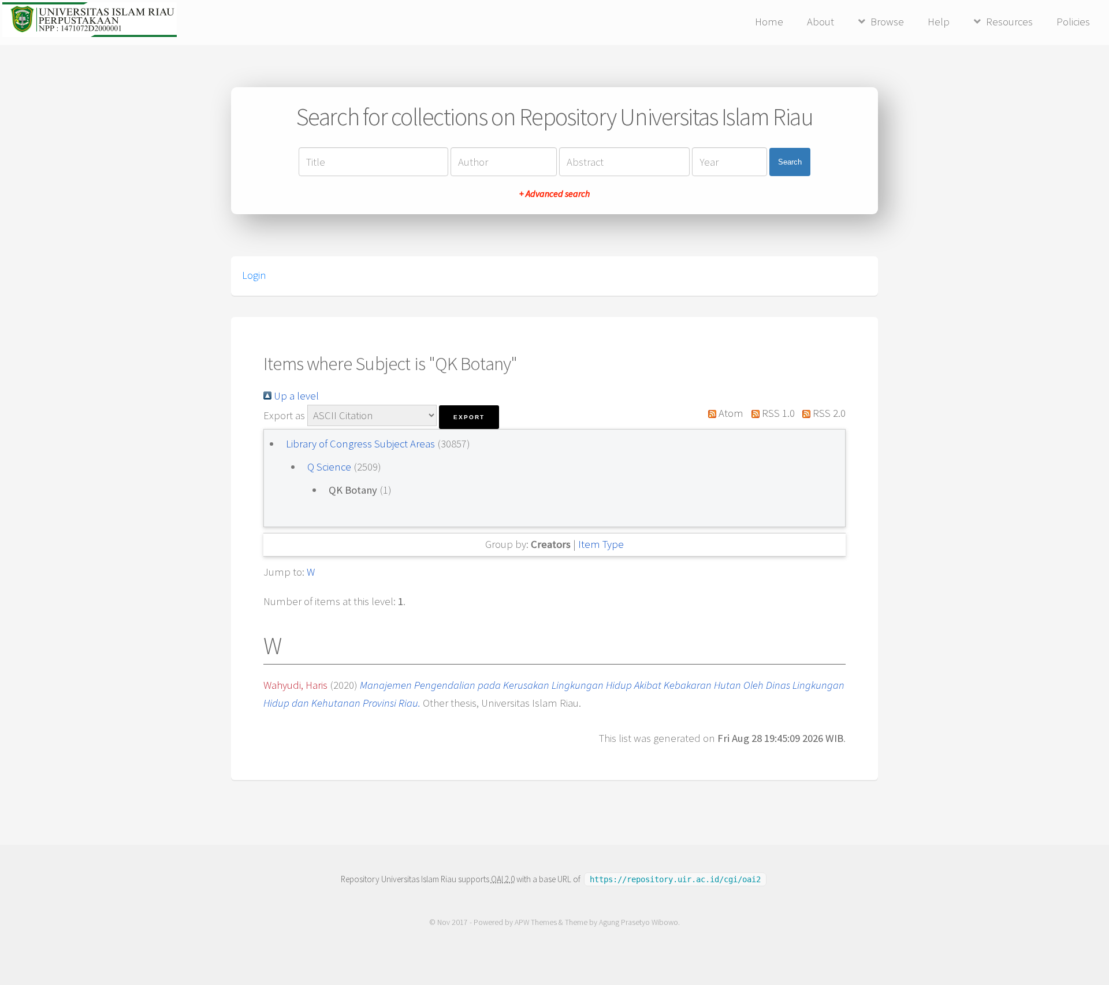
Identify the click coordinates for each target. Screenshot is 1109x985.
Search (790, 162)
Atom (729, 413)
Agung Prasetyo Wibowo (638, 922)
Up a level (295, 395)
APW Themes (536, 922)
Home (769, 21)
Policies (1073, 21)
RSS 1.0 (777, 413)
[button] (469, 417)
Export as (284, 415)
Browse (887, 21)
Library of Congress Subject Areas (361, 443)
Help (939, 21)
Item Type (601, 544)
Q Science (330, 466)
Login (254, 275)
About (820, 21)
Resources (1009, 21)
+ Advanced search (554, 193)
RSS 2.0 (828, 413)
